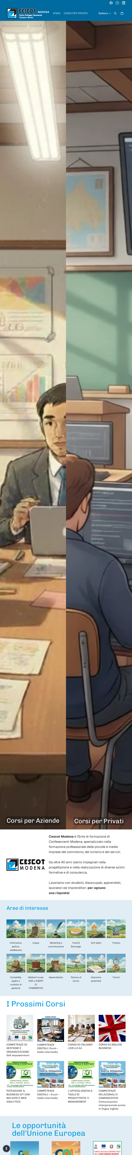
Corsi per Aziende (33, 820)
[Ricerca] (115, 13)
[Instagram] (117, 3)
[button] (6, 1148)
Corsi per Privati (99, 821)
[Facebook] (111, 3)
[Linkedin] (124, 3)
